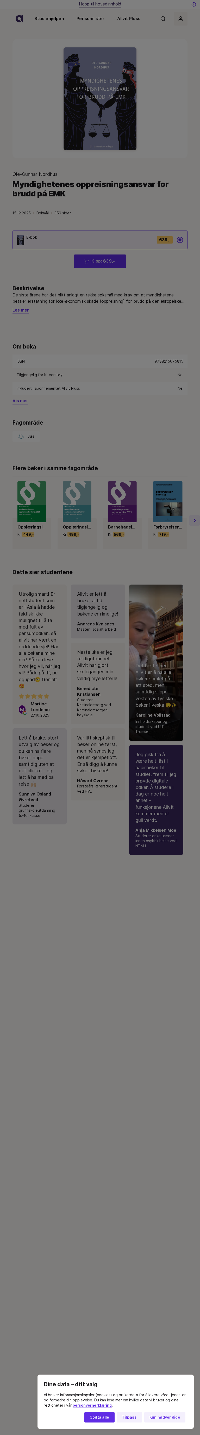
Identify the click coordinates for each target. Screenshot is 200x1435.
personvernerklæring (92, 1405)
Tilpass (129, 1417)
